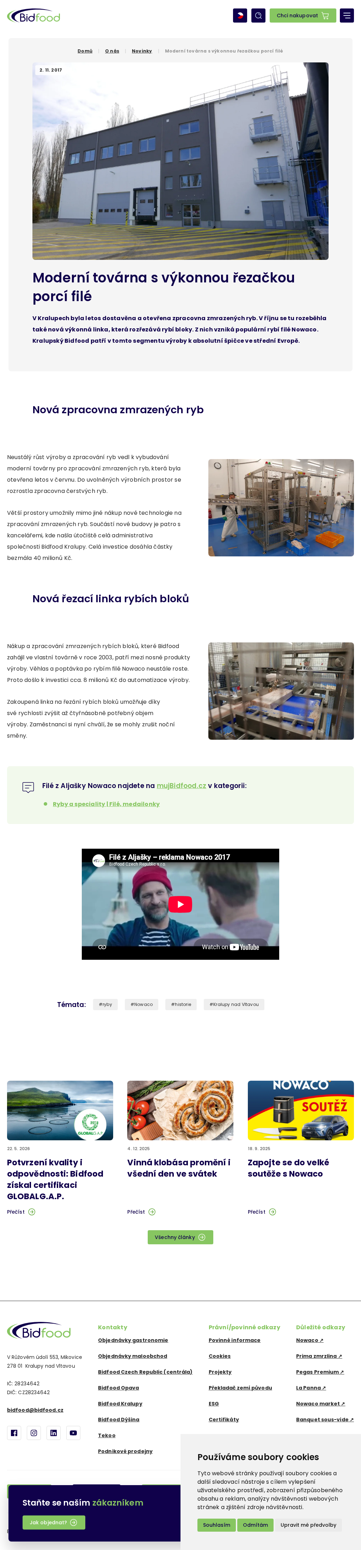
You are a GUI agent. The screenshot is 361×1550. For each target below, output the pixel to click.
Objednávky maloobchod (132, 1356)
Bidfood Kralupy (120, 1403)
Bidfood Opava (118, 1387)
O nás (112, 51)
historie (183, 1004)
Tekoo (107, 1435)
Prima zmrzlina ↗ (319, 1356)
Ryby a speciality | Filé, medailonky (106, 804)
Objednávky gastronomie (133, 1340)
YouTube (73, 1433)
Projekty (220, 1371)
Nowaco (143, 1004)
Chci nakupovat (297, 15)
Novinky (142, 51)
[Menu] (347, 15)
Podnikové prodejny (125, 1451)
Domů (85, 51)
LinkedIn (54, 1433)
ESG (214, 1403)
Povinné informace (235, 1340)
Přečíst (16, 1211)
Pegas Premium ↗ (320, 1371)
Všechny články (175, 1237)
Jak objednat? (48, 1522)
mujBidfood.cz (182, 786)
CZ (240, 15)
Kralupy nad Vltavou (236, 1004)
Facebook (14, 1433)
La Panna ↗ (311, 1387)
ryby (107, 1004)
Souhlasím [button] (216, 1524)
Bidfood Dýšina (118, 1419)
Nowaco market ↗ (320, 1403)
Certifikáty (224, 1419)
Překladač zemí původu (240, 1387)
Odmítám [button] (255, 1524)
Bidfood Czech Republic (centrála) (145, 1371)
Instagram (34, 1433)
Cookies (220, 1356)
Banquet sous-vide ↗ (325, 1419)
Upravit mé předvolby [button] (308, 1524)
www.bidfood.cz (39, 1330)
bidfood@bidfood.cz (35, 1410)
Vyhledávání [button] (258, 15)
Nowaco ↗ (310, 1340)
